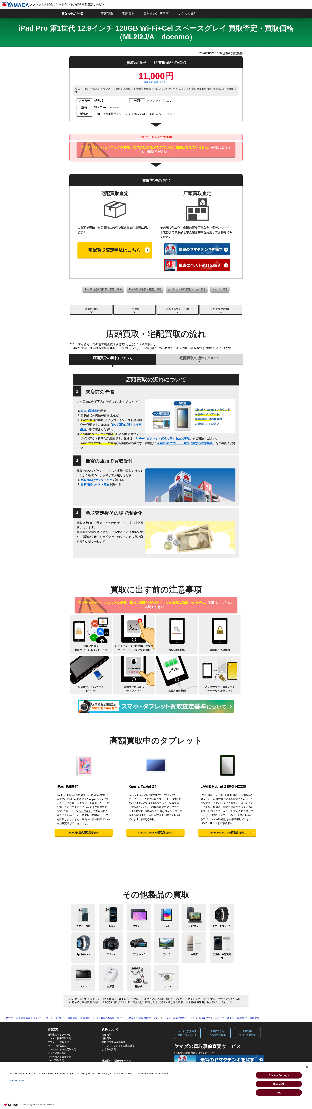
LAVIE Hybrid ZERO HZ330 (223, 786)
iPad (166, 926)
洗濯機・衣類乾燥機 (222, 956)
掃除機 (138, 986)
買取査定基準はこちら (156, 81)
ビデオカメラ (139, 954)
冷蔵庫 (194, 954)
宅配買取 (128, 13)
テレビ (166, 954)
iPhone (111, 926)
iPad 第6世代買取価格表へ (83, 832)
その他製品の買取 (221, 308)
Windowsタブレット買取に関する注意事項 (185, 443)
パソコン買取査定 (57, 1045)
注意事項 (134, 308)
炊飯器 (110, 986)
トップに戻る (220, 289)
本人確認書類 (89, 410)
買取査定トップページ (59, 1034)
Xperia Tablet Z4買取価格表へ (155, 832)
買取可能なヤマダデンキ (96, 479)
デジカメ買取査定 (57, 1053)
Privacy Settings (279, 1075)
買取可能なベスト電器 (95, 484)
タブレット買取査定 (58, 1042)
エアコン (166, 986)
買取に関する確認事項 (113, 1042)
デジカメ (111, 954)
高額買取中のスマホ (177, 308)
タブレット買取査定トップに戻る (187, 289)
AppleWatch (83, 954)
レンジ (83, 986)
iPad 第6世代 (67, 786)
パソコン (194, 926)
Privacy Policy (17, 1080)
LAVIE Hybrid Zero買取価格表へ (227, 832)
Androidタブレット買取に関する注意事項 (162, 438)
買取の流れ (91, 308)
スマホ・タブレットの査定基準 (118, 1045)
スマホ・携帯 (83, 926)
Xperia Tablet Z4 (142, 786)
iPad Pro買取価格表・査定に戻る (103, 289)
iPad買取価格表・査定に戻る (145, 289)
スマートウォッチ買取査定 (62, 1049)
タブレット (138, 926)
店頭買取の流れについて (113, 358)
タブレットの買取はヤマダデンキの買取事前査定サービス (67, 4)
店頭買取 (107, 13)
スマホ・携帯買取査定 (59, 1038)
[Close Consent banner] (307, 1067)
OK (279, 1092)
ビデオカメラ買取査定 (59, 1056)
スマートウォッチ (222, 926)
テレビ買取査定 (56, 1060)
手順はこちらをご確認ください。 (156, 150)
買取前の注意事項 (156, 13)
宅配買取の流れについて (199, 358)
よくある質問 (187, 13)
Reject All (279, 1083)
